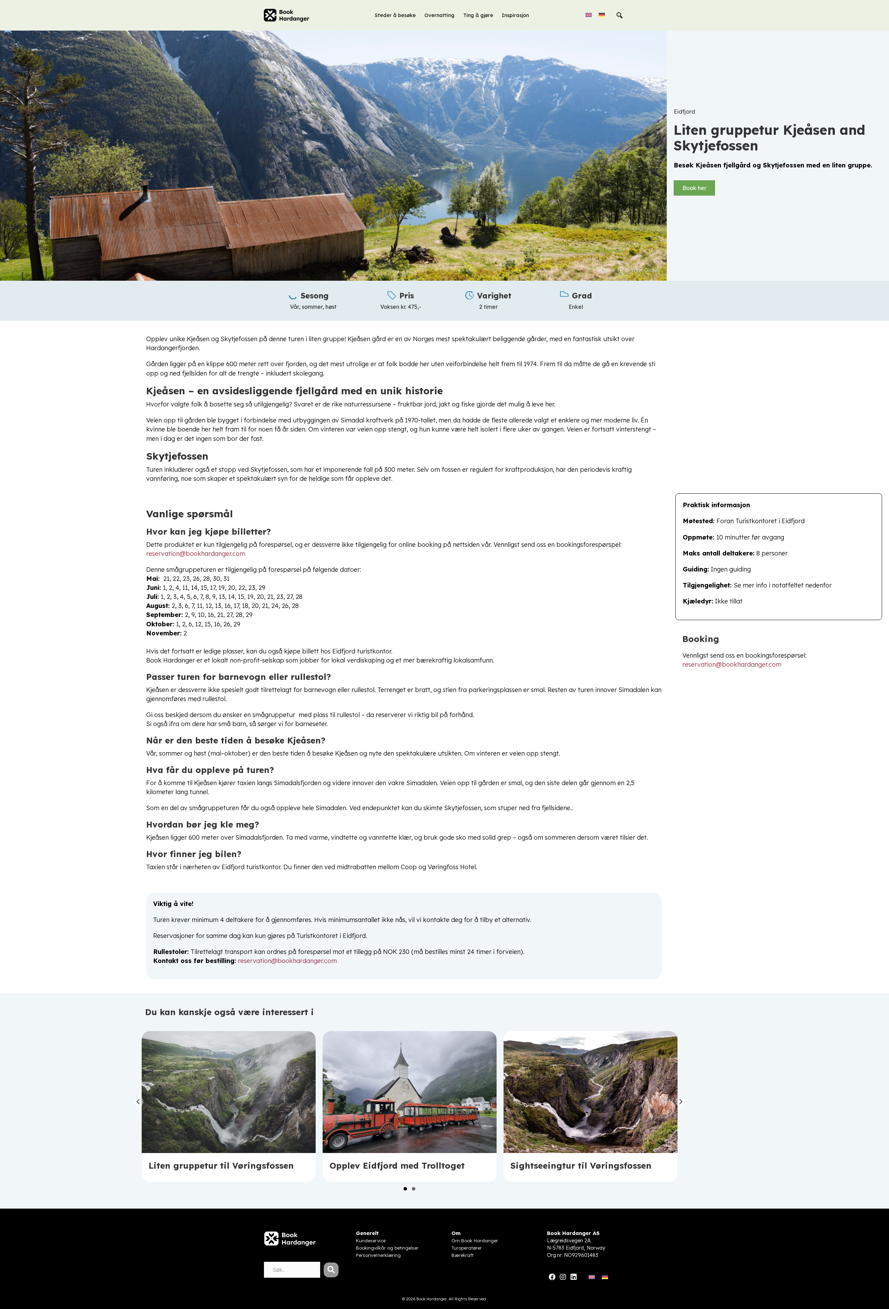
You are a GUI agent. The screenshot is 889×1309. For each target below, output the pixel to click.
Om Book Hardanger (474, 1240)
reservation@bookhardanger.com (195, 554)
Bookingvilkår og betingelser (387, 1248)
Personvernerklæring (378, 1255)
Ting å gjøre (478, 15)
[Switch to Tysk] (601, 15)
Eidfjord (684, 111)
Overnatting (439, 15)
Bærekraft (462, 1255)
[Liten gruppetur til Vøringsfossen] (229, 1106)
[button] (405, 1188)
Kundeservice (370, 1240)
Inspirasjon (515, 15)
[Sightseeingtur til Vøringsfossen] (591, 1106)
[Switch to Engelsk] (588, 15)
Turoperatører (466, 1248)
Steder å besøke (395, 15)
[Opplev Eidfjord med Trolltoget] (410, 1106)
